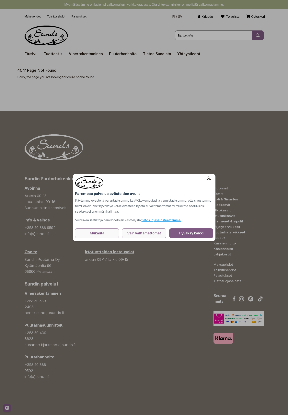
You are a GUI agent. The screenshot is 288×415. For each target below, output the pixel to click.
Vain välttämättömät (144, 233)
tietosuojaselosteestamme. (161, 220)
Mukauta (97, 233)
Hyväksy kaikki (191, 233)
